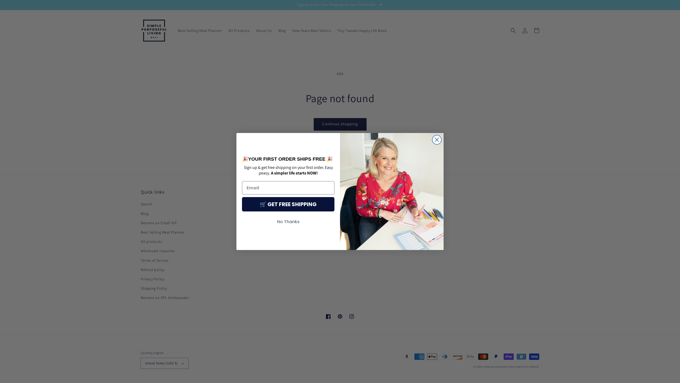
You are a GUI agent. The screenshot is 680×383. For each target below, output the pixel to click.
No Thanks (288, 222)
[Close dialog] (436, 139)
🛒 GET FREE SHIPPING (288, 204)
